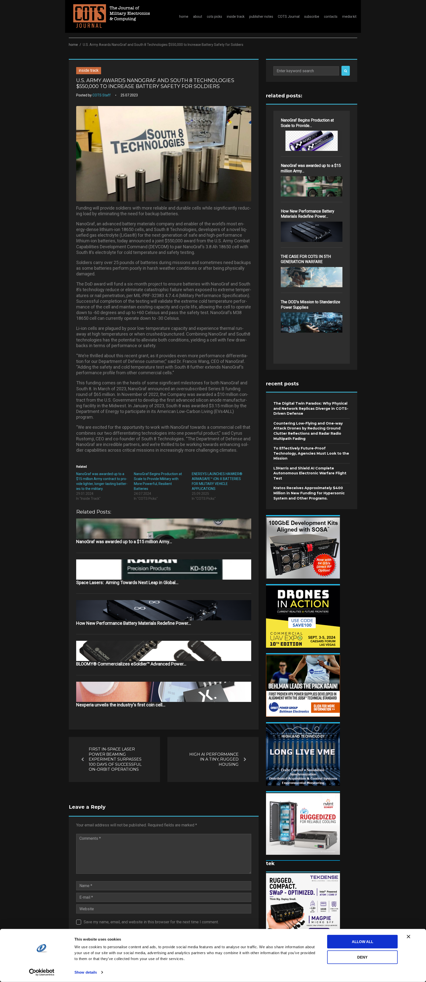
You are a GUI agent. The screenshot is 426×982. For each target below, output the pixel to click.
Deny (362, 957)
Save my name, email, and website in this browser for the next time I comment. (151, 922)
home (183, 16)
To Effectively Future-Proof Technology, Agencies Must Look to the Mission (311, 453)
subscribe (311, 16)
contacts (330, 16)
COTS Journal (289, 16)
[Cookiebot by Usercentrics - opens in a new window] (41, 972)
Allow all (362, 942)
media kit (349, 16)
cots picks (214, 16)
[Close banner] (408, 936)
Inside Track (89, 70)
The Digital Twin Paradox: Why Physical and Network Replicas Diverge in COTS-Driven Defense (310, 408)
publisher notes (261, 16)
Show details (85, 972)
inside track (236, 16)
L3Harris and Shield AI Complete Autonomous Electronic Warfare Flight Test (309, 473)
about (197, 16)
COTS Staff (101, 95)
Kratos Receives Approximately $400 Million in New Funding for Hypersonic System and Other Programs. (309, 493)
